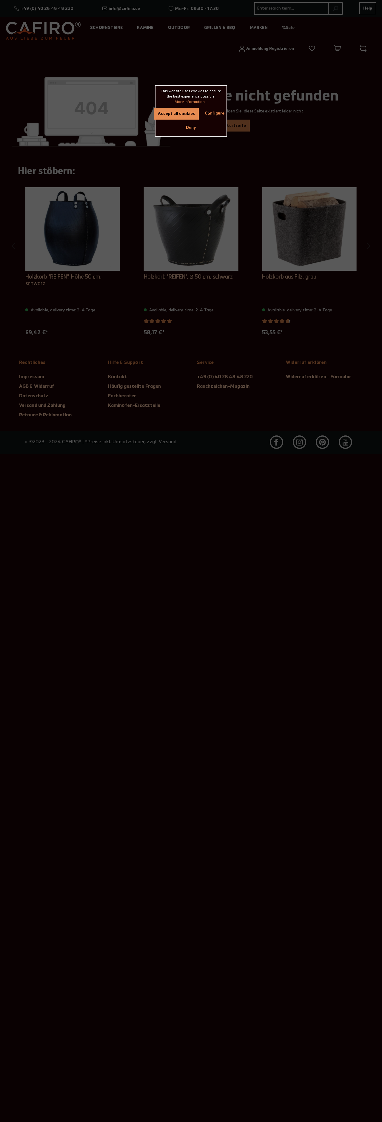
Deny (191, 128)
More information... (191, 102)
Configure (214, 113)
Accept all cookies (176, 114)
